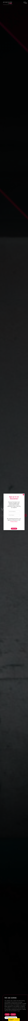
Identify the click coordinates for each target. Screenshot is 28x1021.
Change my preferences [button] (11, 1017)
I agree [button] (7, 1014)
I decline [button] (13, 1014)
